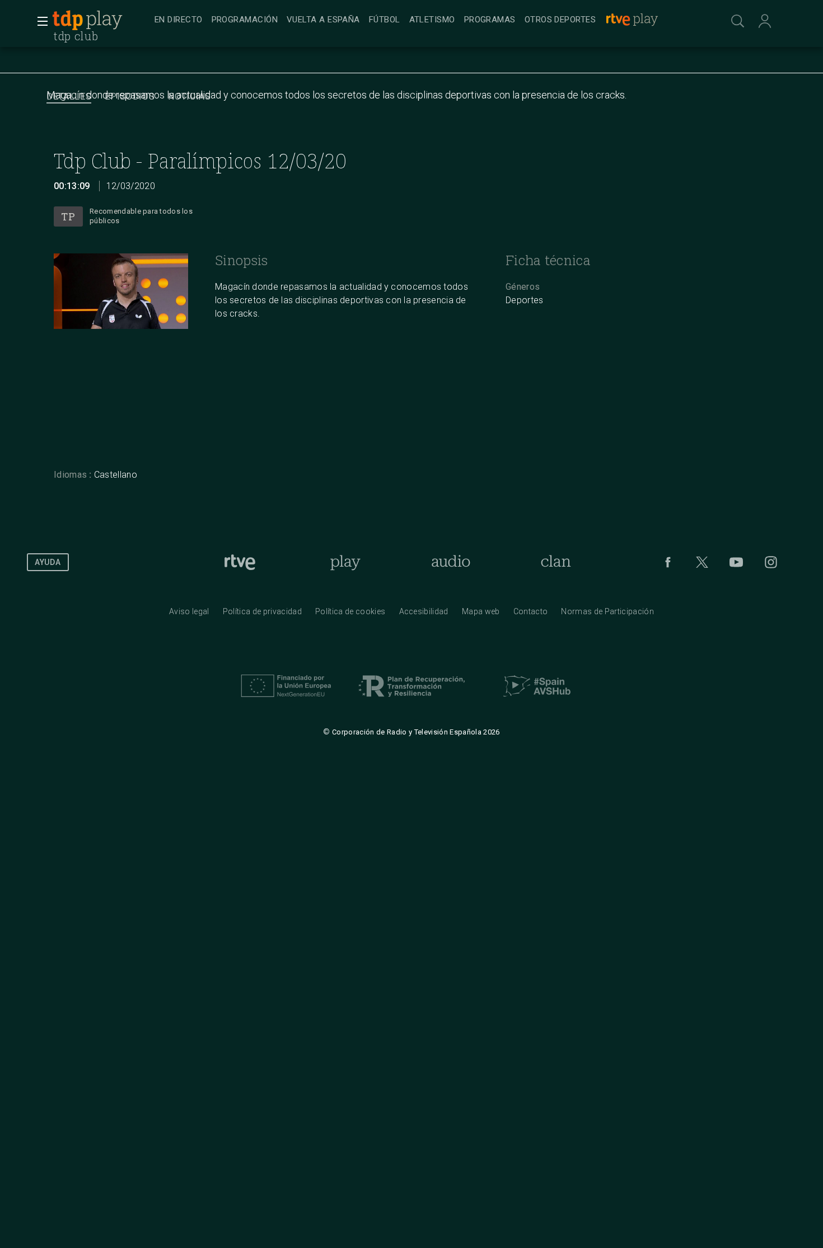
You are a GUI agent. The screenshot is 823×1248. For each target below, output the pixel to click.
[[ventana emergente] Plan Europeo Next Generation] (286, 700)
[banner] (101, 20)
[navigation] (424, 20)
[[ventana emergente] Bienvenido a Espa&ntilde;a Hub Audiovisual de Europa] (537, 700)
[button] (39, 21)
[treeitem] (179, 20)
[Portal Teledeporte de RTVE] (68, 20)
